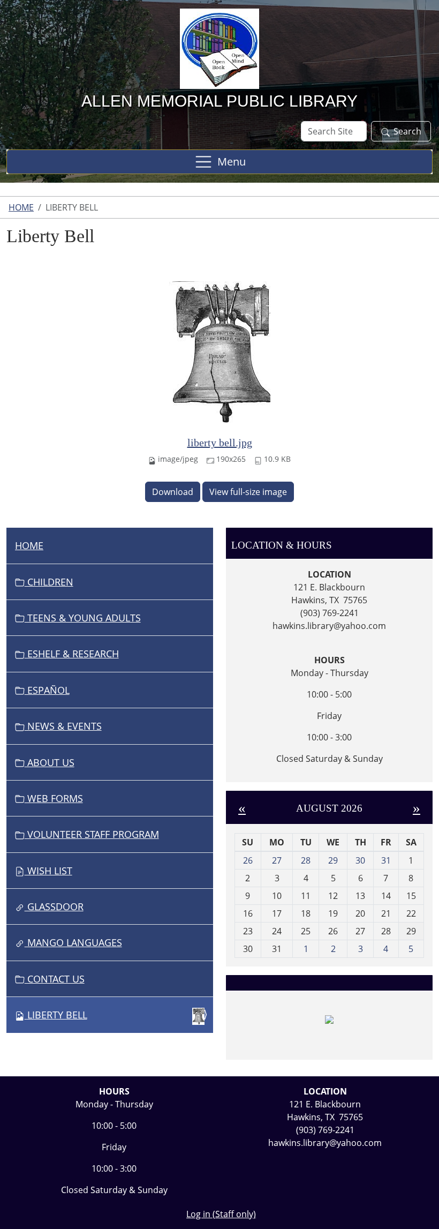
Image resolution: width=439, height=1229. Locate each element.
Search (407, 131)
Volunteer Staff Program (92, 834)
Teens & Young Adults (83, 617)
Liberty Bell (57, 1014)
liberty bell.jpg (219, 442)
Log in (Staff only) (221, 1214)
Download (172, 492)
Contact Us (55, 978)
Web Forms (54, 798)
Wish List (48, 870)
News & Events (63, 726)
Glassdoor (54, 906)
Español (47, 690)
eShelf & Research (72, 653)
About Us (49, 762)
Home (21, 207)
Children (49, 581)
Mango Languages (73, 942)
